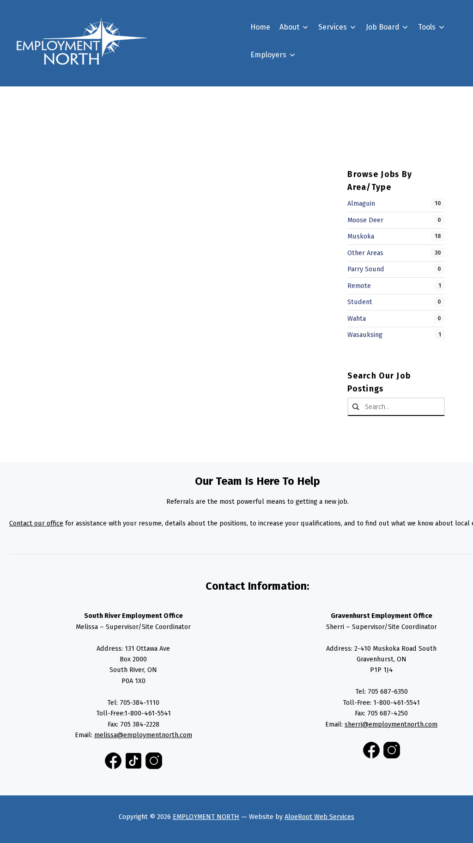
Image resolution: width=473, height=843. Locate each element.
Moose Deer (365, 220)
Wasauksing (364, 334)
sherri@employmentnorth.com (391, 724)
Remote (359, 285)
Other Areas (365, 253)
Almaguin (361, 203)
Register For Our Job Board (310, 102)
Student (359, 302)
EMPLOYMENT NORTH (206, 816)
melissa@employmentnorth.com (143, 735)
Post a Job (282, 119)
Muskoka (360, 236)
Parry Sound (365, 269)
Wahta (356, 318)
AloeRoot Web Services (319, 816)
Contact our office (36, 523)
